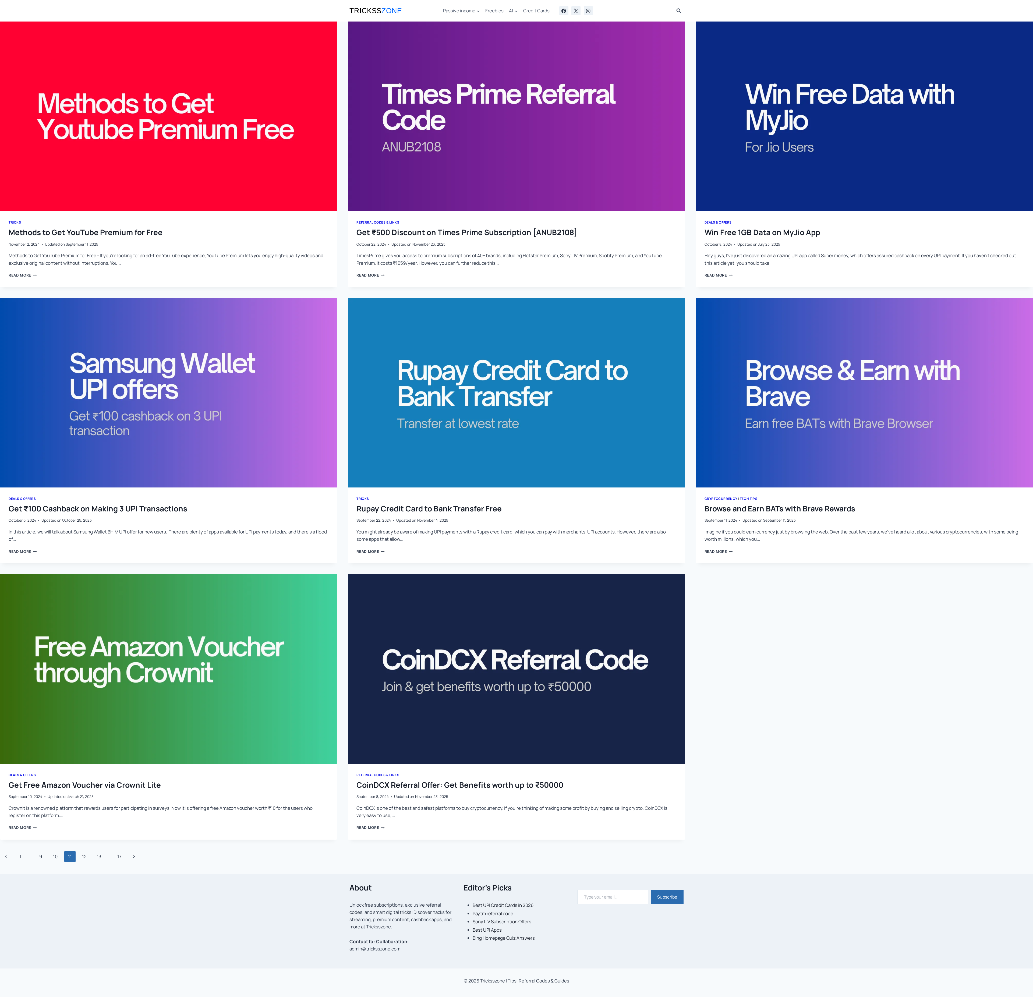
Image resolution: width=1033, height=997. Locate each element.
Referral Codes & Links (377, 222)
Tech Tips (748, 498)
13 (99, 856)
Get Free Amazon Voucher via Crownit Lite (85, 785)
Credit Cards (536, 11)
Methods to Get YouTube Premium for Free (85, 232)
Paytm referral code (493, 913)
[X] (576, 10)
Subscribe (667, 897)
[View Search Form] (679, 11)
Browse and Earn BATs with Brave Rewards (780, 508)
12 (84, 856)
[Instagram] (588, 10)
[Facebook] (563, 10)
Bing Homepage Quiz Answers (504, 938)
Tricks (15, 222)
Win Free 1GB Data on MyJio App (762, 232)
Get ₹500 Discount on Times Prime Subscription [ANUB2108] (466, 232)
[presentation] (168, 116)
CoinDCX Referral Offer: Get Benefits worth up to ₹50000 (459, 785)
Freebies (494, 11)
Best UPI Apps (487, 930)
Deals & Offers (718, 222)
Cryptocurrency (721, 498)
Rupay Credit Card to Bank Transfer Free (429, 508)
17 (119, 856)
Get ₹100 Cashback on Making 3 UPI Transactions (98, 508)
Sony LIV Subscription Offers (502, 921)
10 (55, 856)
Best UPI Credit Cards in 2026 (503, 905)
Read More (23, 275)
